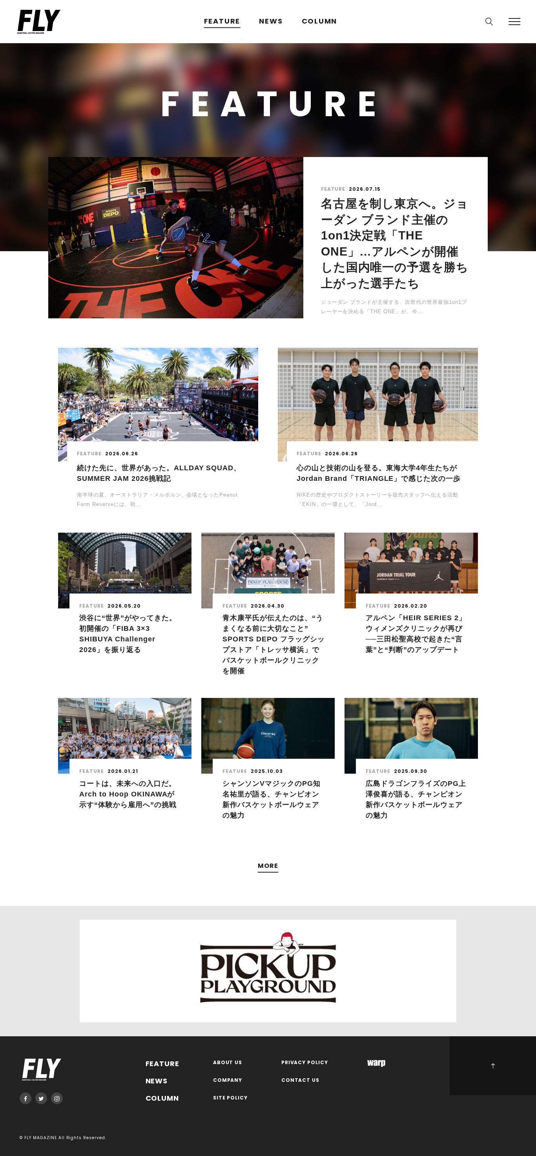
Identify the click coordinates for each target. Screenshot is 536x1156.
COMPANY (227, 1080)
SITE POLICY (230, 1098)
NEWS (271, 21)
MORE (268, 866)
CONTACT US (300, 1080)
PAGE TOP (493, 1065)
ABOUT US (227, 1063)
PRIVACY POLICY (304, 1063)
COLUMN (319, 21)
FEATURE (222, 21)
